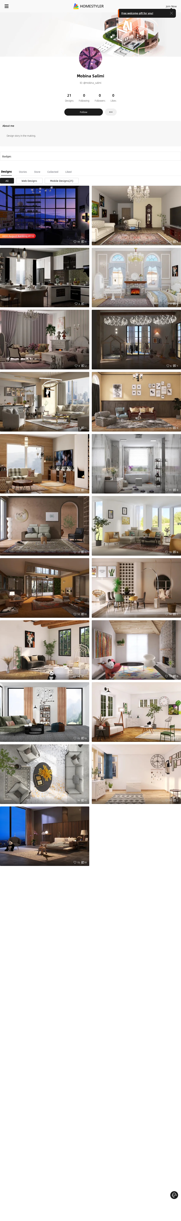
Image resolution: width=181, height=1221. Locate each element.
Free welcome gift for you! (137, 13)
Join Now (171, 6)
